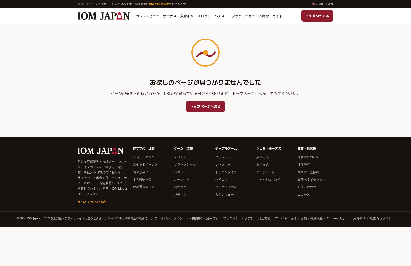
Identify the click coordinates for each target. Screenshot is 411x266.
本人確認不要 (142, 179)
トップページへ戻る (205, 106)
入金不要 (187, 16)
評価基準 (304, 164)
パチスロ (221, 16)
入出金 (264, 16)
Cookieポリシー (338, 218)
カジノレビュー (147, 16)
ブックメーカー (243, 16)
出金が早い (140, 172)
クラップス (223, 157)
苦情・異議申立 (312, 218)
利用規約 (196, 218)
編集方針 (212, 218)
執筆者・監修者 (308, 172)
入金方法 (262, 157)
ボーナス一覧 (265, 172)
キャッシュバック (268, 179)
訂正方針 (264, 218)
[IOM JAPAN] (104, 16)
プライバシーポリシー (170, 218)
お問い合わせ (307, 187)
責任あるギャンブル (311, 179)
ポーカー (180, 187)
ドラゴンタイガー (227, 172)
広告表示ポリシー (382, 218)
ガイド (278, 16)
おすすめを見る (317, 15)
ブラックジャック (186, 164)
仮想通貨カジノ (144, 187)
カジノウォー (224, 194)
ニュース (304, 194)
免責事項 (359, 218)
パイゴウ (221, 179)
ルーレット (182, 179)
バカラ (178, 172)
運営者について (308, 157)
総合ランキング (144, 157)
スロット (204, 16)
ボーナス (169, 16)
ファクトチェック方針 (238, 218)
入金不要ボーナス (145, 164)
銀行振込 (262, 164)
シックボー (223, 164)
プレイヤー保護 (286, 218)
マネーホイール (226, 187)
